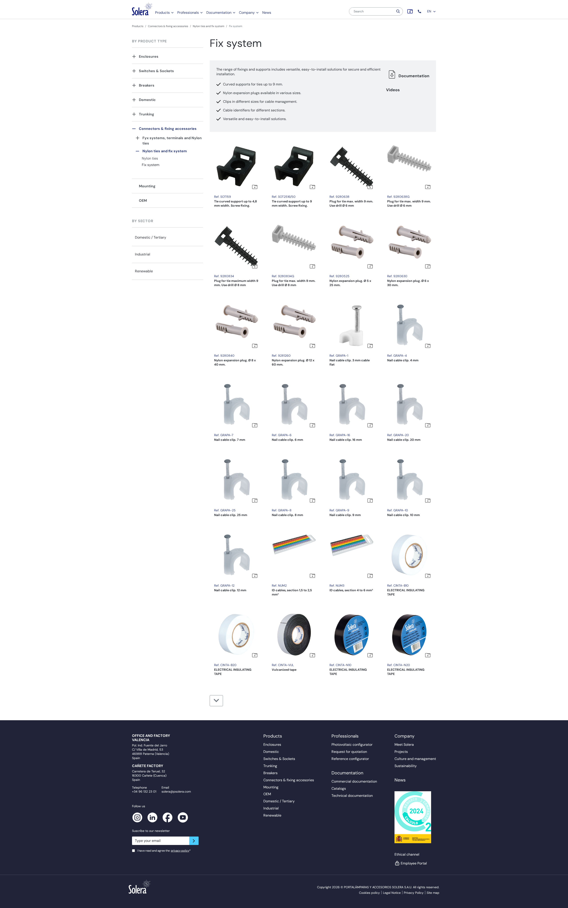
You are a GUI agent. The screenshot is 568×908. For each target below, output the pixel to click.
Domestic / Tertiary (150, 237)
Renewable (144, 271)
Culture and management (415, 758)
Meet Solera (404, 744)
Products (162, 12)
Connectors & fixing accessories (168, 26)
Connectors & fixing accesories (288, 780)
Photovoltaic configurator (352, 744)
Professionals (188, 12)
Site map (433, 893)
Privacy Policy (414, 893)
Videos (393, 90)
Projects (401, 751)
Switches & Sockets (156, 71)
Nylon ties (150, 158)
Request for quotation (349, 751)
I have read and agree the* (164, 851)
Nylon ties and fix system (208, 26)
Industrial (142, 254)
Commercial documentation (354, 781)
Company (247, 12)
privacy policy (180, 851)
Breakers (146, 85)
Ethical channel (406, 854)
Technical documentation (352, 795)
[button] (420, 11)
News (266, 12)
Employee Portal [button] (414, 863)
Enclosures (148, 56)
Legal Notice (392, 893)
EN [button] (429, 11)
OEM (143, 200)
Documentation (218, 12)
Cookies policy (369, 893)
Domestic (147, 99)
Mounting (147, 186)
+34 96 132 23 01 (144, 791)
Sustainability (405, 766)
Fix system (150, 164)
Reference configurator (350, 758)
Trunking (146, 114)
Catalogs (338, 788)
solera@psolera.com (176, 791)
